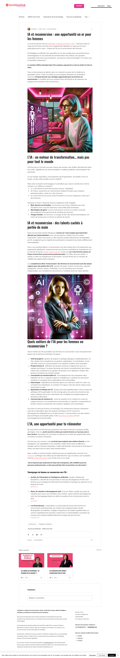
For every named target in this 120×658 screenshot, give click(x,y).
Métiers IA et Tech (34, 17)
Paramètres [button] (92, 655)
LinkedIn (79, 636)
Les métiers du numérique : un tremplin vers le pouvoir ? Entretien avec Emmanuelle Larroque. (30, 572)
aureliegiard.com (48, 643)
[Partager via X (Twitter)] (32, 534)
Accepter (111, 655)
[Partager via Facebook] (28, 534)
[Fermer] (118, 655)
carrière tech (32, 524)
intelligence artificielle (45, 524)
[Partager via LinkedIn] (37, 534)
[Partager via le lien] (41, 534)
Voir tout (98, 550)
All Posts (21, 17)
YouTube (79, 640)
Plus (86, 17)
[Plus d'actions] (91, 29)
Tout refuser (102, 655)
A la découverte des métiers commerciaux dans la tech (57, 572)
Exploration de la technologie (53, 17)
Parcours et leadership (74, 17)
